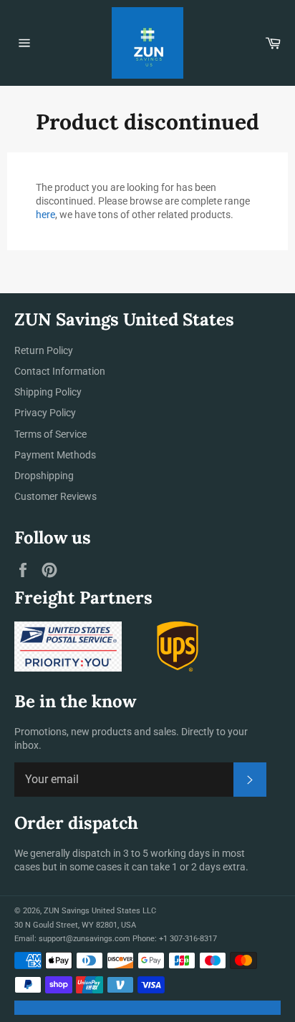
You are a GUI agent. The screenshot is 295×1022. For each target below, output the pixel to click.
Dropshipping (44, 475)
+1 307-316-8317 (188, 938)
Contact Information (59, 371)
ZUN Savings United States (92, 910)
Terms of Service (50, 434)
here (45, 214)
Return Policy (43, 350)
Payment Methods (55, 455)
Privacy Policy (45, 412)
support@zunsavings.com (84, 938)
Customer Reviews (55, 496)
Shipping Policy (48, 392)
